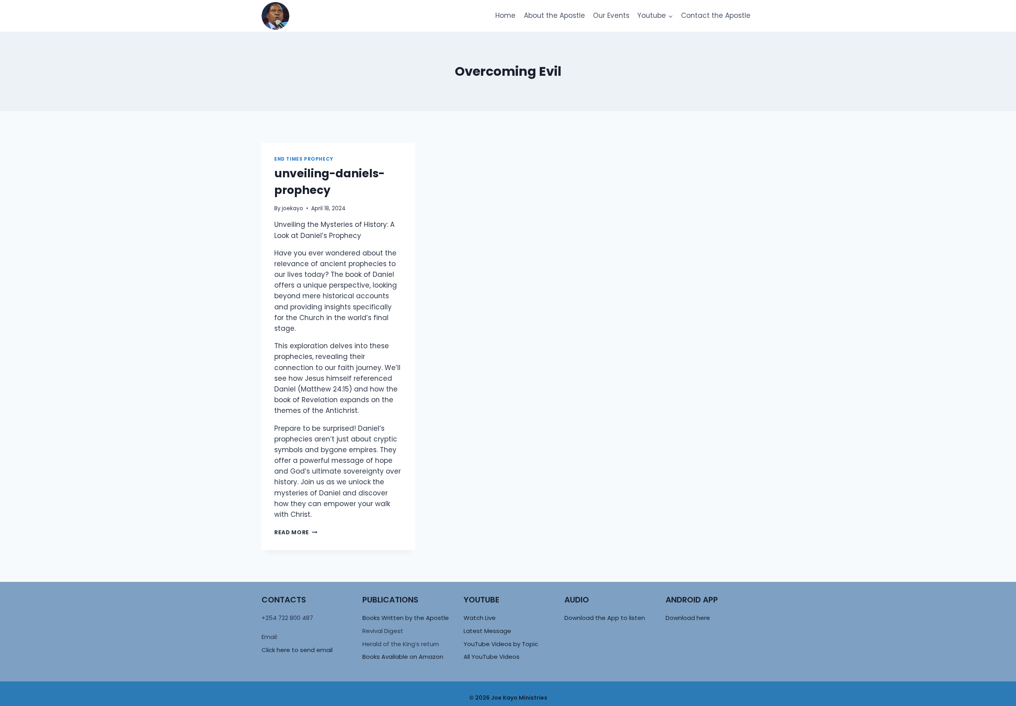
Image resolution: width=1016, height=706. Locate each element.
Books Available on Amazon (402, 656)
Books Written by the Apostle (405, 618)
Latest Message (487, 631)
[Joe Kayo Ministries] (275, 16)
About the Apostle (554, 15)
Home (505, 15)
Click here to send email (297, 650)
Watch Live (480, 618)
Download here (688, 618)
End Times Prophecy (303, 159)
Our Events (611, 15)
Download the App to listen (604, 618)
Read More (296, 532)
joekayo (292, 208)
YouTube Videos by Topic (501, 644)
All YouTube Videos (492, 656)
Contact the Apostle (715, 15)
